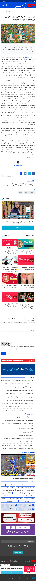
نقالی (26, 192)
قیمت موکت (20, 487)
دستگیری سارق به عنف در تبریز (26, 442)
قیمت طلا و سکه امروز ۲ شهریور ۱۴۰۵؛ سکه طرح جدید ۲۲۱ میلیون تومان (17, 424)
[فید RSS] (14, 546)
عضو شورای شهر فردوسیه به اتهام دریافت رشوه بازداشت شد (19, 420)
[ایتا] (8, 546)
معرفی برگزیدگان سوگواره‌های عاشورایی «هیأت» (22, 184)
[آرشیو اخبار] (11, 546)
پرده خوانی (31, 192)
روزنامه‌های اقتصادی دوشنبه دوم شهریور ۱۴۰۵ (21, 478)
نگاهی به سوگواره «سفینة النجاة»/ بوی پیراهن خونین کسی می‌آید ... (17, 186)
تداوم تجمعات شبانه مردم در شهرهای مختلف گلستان (20, 397)
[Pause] (3, 217)
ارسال (3, 353)
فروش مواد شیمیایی (29, 493)
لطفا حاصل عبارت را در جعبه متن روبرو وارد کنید (23, 346)
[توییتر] (19, 546)
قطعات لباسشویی (6, 493)
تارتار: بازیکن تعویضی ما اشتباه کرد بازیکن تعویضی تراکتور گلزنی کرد (17, 403)
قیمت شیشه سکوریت (11, 485)
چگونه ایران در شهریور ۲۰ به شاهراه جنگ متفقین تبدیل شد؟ (19, 384)
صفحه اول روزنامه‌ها (28, 452)
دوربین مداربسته (21, 490)
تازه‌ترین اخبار (30, 377)
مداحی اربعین (30, 490)
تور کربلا (12, 487)
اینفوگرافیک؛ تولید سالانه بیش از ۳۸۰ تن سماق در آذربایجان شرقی (17, 445)
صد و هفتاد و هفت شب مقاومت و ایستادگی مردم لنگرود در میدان (17, 380)
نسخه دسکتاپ (18, 552)
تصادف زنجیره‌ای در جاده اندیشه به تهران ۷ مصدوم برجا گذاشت (18, 438)
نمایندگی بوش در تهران (7, 496)
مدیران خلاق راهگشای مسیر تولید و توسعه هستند (21, 387)
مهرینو (3, 498)
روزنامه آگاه (9, 501)
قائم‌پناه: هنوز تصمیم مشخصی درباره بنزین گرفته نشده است (19, 394)
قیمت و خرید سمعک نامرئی (15, 498)
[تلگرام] (27, 546)
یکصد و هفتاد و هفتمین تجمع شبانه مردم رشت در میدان (19, 410)
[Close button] (35, 565)
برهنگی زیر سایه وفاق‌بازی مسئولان (25, 435)
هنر (33, 12)
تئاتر (30, 12)
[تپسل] (2, 199)
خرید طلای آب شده (29, 487)
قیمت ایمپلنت (17, 493)
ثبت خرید (18, 228)
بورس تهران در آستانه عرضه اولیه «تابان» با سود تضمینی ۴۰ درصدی (17, 448)
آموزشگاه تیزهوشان (29, 496)
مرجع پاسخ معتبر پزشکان (8, 490)
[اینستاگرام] (22, 546)
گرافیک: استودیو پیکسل (14, 578)
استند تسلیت (5, 487)
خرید (12, 572)
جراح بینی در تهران (30, 485)
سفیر (3, 485)
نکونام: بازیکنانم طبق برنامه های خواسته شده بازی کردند (20, 400)
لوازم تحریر (21, 485)
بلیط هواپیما (19, 496)
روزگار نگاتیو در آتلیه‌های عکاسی (25, 428)
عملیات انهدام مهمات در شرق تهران (24, 417)
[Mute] (6, 217)
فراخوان (20, 192)
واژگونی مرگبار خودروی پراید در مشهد (24, 432)
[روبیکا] (17, 546)
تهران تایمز (26, 501)
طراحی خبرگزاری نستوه (27, 578)
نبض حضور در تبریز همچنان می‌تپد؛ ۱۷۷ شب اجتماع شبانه (19, 407)
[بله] (25, 546)
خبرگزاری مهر (26, 57)
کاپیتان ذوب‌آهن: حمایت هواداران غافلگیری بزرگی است (20, 390)
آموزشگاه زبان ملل (29, 498)
